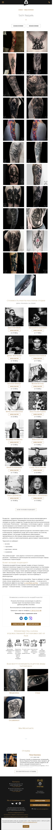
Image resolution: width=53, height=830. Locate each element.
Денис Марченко (14, 356)
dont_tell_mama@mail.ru (42, 809)
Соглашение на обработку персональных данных (16, 814)
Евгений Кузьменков (38, 328)
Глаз (37, 692)
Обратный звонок (33, 624)
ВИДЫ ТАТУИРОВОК (29, 9)
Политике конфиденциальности (30, 822)
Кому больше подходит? (26, 510)
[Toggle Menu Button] (3, 2)
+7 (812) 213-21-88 (35, 610)
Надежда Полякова (14, 439)
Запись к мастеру (14, 330)
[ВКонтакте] (12, 804)
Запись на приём (18, 624)
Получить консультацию (40, 805)
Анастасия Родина (38, 411)
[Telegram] (16, 804)
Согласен (26, 826)
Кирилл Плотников (37, 356)
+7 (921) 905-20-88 (16, 786)
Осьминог (14, 720)
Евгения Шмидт (14, 383)
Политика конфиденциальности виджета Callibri (16, 816)
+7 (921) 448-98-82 (16, 791)
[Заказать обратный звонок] (49, 2)
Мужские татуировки (18, 25)
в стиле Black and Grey (31, 583)
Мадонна (14, 692)
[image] (13, 41)
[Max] (30, 618)
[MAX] (19, 804)
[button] (4, 760)
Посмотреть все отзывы (26, 771)
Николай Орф (37, 439)
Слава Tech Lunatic (37, 467)
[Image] (14, 317)
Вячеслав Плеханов (14, 411)
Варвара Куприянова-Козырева (35, 755)
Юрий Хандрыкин (14, 467)
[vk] (21, 618)
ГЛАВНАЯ (20, 9)
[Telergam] (26, 618)
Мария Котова (38, 383)
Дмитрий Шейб (14, 328)
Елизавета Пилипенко (37, 495)
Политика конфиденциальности (16, 812)
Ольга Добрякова (14, 495)
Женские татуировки (33, 25)
